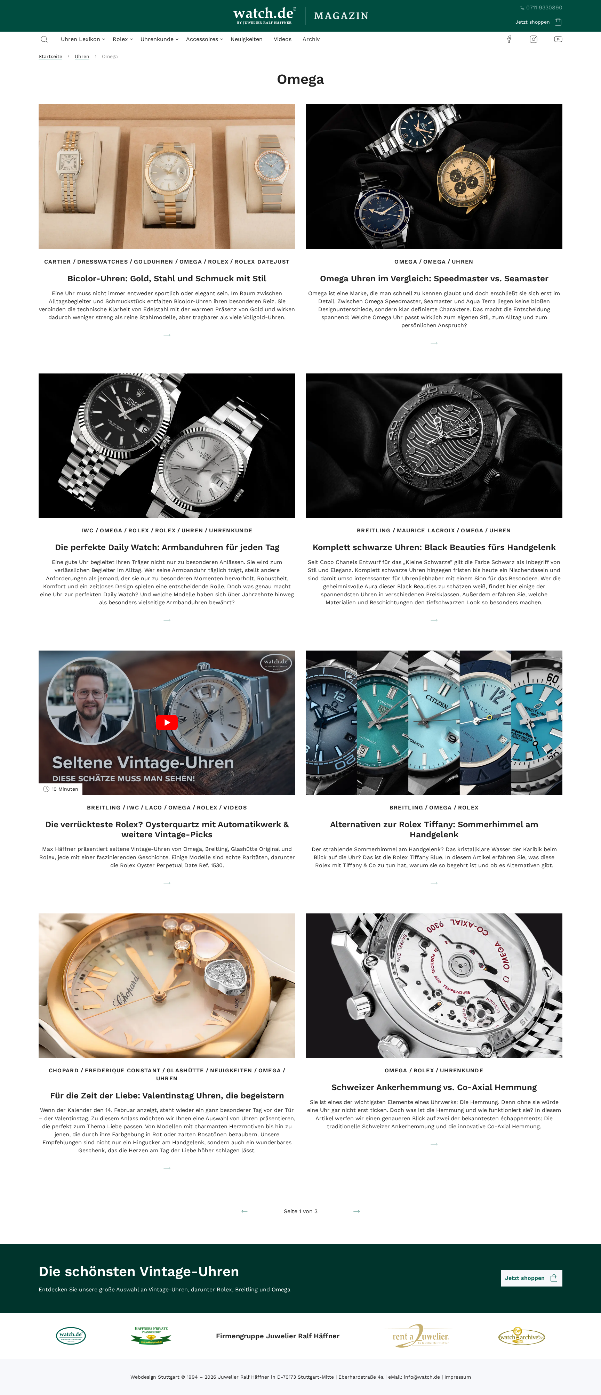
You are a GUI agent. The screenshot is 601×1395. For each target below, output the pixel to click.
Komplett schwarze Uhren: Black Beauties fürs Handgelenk (434, 547)
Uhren (82, 56)
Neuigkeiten (247, 39)
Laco (153, 807)
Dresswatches (102, 261)
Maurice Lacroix (426, 530)
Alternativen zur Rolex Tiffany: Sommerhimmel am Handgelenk (434, 829)
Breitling (374, 530)
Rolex (218, 261)
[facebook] (509, 39)
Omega (190, 261)
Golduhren (154, 261)
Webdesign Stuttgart (154, 1377)
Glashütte (185, 1070)
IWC (87, 530)
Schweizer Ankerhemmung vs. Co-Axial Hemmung (434, 1087)
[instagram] (533, 39)
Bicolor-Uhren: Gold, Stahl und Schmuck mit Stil (166, 278)
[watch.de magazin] (300, 16)
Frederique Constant (123, 1070)
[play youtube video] (167, 723)
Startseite (50, 56)
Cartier (57, 261)
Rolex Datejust (262, 261)
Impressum (457, 1377)
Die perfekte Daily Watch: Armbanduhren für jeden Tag (167, 547)
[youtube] (558, 39)
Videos (282, 39)
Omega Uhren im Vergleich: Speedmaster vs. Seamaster (434, 278)
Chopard (64, 1070)
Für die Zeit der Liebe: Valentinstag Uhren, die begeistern (167, 1095)
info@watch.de (422, 1377)
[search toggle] (44, 39)
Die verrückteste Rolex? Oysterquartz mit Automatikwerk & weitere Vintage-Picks (167, 829)
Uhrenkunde (231, 530)
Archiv (311, 39)
